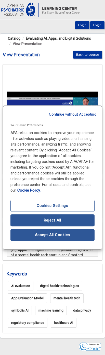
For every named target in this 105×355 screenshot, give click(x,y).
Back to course (87, 54)
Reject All (52, 220)
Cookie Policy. (29, 190)
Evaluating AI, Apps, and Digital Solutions (58, 38)
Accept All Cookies (52, 234)
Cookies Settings (52, 205)
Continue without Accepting (72, 114)
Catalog (14, 38)
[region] (52, 177)
